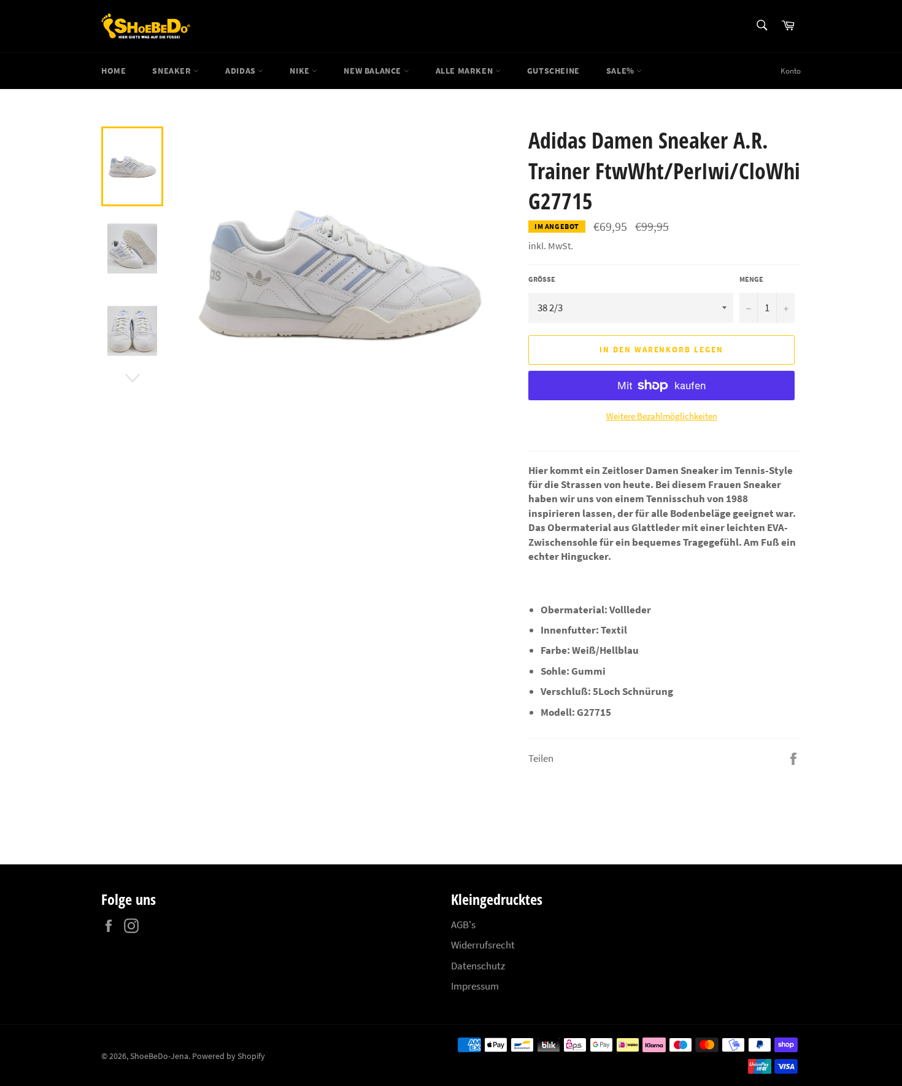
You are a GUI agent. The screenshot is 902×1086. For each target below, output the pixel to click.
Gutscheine (553, 70)
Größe (541, 279)
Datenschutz (478, 965)
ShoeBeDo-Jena (159, 1056)
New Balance (373, 70)
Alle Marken (465, 70)
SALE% (621, 70)
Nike (301, 70)
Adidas (241, 70)
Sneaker (172, 70)
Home (113, 70)
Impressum (475, 986)
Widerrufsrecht (483, 945)
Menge (751, 279)
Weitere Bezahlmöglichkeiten (661, 416)
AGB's (463, 924)
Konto (791, 71)
